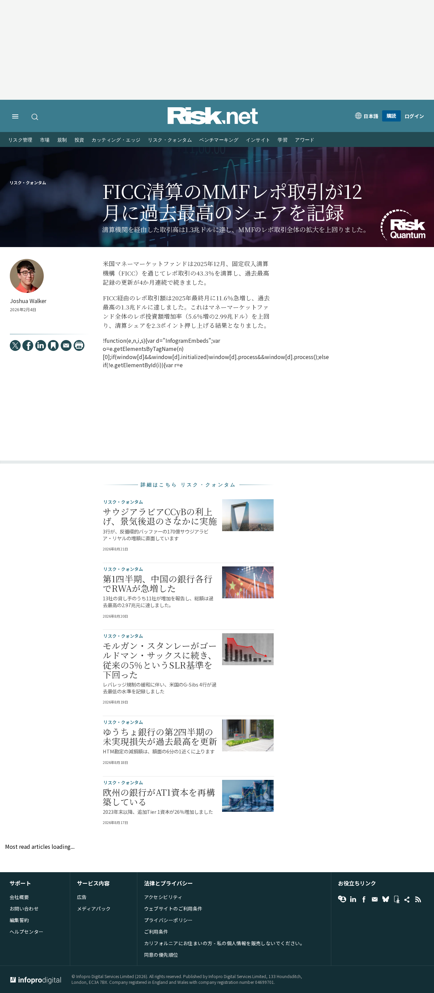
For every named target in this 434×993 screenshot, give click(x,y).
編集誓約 (19, 920)
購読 (391, 115)
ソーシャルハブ (407, 899)
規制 (62, 140)
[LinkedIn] (40, 345)
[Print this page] (79, 345)
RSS (418, 899)
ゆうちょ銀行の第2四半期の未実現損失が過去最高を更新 (160, 736)
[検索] (35, 116)
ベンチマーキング (218, 140)
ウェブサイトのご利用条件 (173, 908)
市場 (45, 140)
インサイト (258, 140)
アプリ (396, 899)
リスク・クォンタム (170, 140)
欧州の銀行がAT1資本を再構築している (159, 796)
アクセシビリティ (163, 897)
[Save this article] (53, 345)
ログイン (414, 115)
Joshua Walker (28, 301)
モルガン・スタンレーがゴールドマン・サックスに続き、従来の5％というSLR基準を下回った (160, 660)
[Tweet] (15, 345)
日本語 (370, 115)
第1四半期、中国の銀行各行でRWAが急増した (158, 583)
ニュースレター (375, 899)
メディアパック (94, 908)
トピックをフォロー (342, 899)
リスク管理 (20, 140)
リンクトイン (353, 899)
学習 (283, 140)
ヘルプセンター (26, 931)
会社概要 (19, 897)
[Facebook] (27, 345)
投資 (79, 140)
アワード (305, 140)
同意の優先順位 (161, 954)
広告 (82, 897)
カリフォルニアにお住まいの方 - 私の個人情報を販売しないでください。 (224, 943)
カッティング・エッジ (116, 140)
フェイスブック (364, 899)
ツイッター (385, 899)
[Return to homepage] (213, 122)
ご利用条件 (156, 931)
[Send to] (66, 345)
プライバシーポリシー (168, 920)
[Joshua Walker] (27, 276)
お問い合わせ (24, 908)
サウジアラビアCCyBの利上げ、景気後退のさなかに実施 (160, 516)
